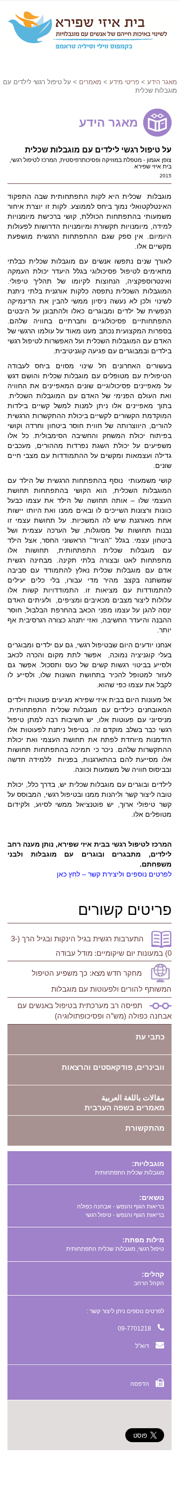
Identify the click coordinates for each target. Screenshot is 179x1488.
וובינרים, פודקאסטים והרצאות (113, 1067)
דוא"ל (143, 1345)
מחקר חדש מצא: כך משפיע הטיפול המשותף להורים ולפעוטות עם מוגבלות (102, 981)
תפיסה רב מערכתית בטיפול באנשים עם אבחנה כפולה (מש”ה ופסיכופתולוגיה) (94, 1010)
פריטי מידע (124, 82)
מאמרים (90, 82)
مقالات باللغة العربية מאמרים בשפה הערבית (125, 1102)
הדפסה (140, 1383)
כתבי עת (150, 1037)
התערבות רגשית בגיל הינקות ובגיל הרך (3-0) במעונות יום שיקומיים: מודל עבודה (91, 945)
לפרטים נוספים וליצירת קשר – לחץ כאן (114, 874)
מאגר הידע (162, 82)
